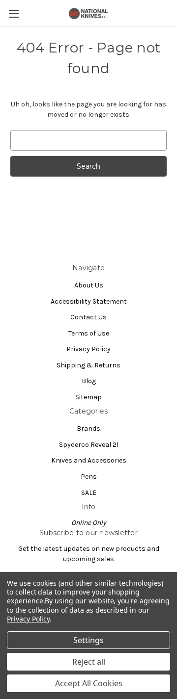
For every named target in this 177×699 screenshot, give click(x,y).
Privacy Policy (88, 349)
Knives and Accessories (88, 460)
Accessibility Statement (89, 301)
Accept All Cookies (88, 683)
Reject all (88, 661)
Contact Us (88, 317)
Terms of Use (88, 333)
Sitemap (88, 397)
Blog (89, 381)
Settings (88, 640)
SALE (88, 493)
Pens (89, 476)
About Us (88, 285)
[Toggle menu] (13, 13)
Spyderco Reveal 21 (88, 444)
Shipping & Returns (88, 365)
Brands (88, 428)
